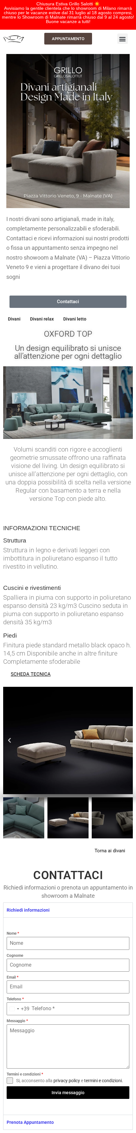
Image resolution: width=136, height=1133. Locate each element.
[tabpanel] (68, 1016)
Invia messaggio (68, 1092)
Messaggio (17, 1021)
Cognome (15, 955)
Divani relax (42, 318)
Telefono (15, 999)
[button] (122, 38)
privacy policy (66, 1080)
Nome (13, 933)
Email (12, 977)
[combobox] (18, 1009)
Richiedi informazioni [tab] (28, 910)
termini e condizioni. (103, 1080)
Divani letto (74, 318)
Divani (14, 318)
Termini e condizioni (25, 1074)
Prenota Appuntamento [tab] (30, 1122)
